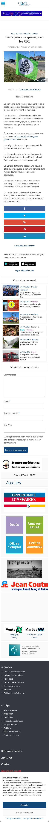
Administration (10, 710)
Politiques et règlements (14, 693)
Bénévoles (8, 717)
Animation (8, 713)
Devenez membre (12, 686)
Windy (14, 637)
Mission (7, 689)
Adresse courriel (12, 413)
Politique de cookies (13, 818)
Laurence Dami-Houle (30, 89)
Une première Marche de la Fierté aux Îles (31, 318)
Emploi (27, 33)
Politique (34, 302)
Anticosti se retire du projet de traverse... (29, 343)
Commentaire (10, 374)
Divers (33, 352)
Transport (24, 290)
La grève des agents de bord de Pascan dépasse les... (30, 294)
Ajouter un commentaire (31, 47)
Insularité (34, 314)
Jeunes (35, 33)
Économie (35, 327)
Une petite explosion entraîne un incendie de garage (30, 357)
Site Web (8, 425)
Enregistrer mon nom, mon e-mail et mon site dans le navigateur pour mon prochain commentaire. (23, 439)
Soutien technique (12, 735)
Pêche (22, 330)
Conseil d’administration (14, 671)
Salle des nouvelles (12, 731)
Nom (7, 401)
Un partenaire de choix (14, 682)
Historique (8, 679)
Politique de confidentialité (33, 818)
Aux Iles (12, 482)
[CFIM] (24, 3)
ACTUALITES (16, 33)
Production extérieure (13, 721)
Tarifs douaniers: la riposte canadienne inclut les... (31, 333)
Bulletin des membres (13, 675)
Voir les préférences (24, 812)
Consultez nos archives (24, 245)
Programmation (11, 724)
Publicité (7, 728)
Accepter (25, 805)
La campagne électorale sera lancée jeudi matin (30, 305)
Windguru (14, 634)
